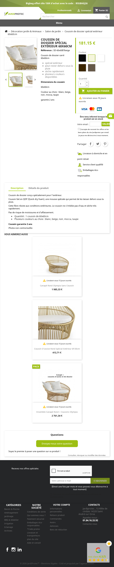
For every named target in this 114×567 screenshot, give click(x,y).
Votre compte (61, 504)
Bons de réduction (58, 529)
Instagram (13, 549)
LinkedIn (19, 549)
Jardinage (8, 516)
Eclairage (8, 527)
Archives (8, 530)
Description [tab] (17, 188)
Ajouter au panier (95, 91)
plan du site (32, 539)
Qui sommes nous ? (36, 515)
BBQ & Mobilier (11, 520)
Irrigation (8, 523)
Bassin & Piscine (11, 509)
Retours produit (57, 515)
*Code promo (33, 529)
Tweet (98, 144)
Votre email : (83, 124)
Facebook (7, 549)
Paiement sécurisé (35, 519)
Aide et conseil (34, 542)
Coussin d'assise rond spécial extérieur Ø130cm (57, 348)
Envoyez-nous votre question (57, 443)
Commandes (56, 518)
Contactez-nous (90, 524)
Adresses (54, 526)
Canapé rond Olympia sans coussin (57, 285)
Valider (106, 123)
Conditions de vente (36, 511)
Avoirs (53, 522)
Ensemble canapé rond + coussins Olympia (57, 412)
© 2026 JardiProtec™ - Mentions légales (39, 563)
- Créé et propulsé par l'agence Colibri (76, 563)
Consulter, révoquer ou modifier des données (87, 455)
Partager (90, 144)
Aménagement (11, 512)
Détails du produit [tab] (39, 188)
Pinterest (105, 144)
